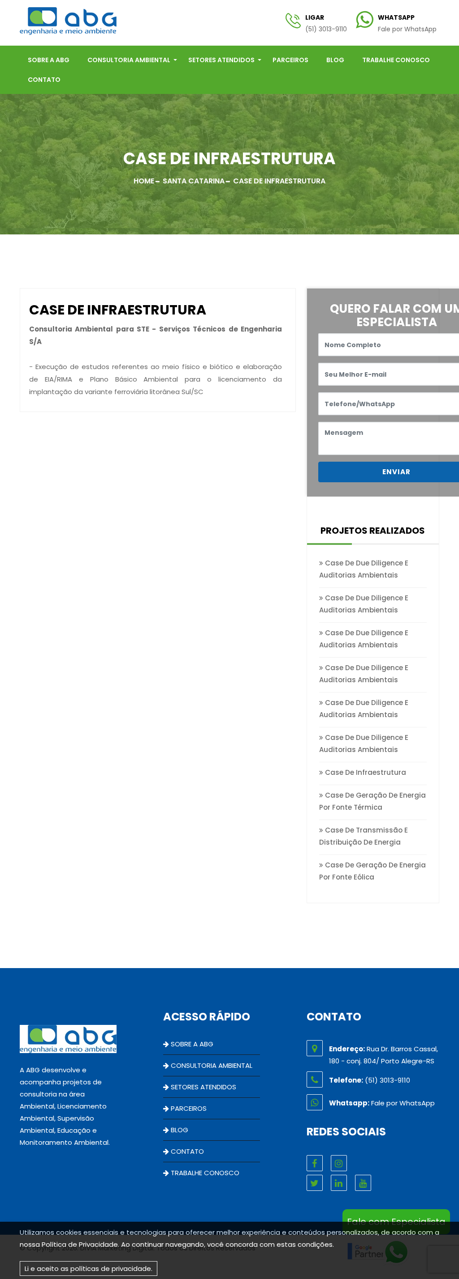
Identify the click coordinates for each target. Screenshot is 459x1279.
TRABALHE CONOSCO (396, 59)
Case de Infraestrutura (364, 772)
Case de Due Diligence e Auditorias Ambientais (363, 569)
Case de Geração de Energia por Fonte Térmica (372, 801)
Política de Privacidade (80, 1244)
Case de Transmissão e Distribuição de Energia (363, 836)
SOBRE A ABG (48, 59)
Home (144, 181)
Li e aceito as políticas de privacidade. (88, 1268)
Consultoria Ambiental (128, 59)
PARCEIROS (290, 59)
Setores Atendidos (221, 59)
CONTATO (44, 79)
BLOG (335, 59)
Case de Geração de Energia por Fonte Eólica (372, 871)
